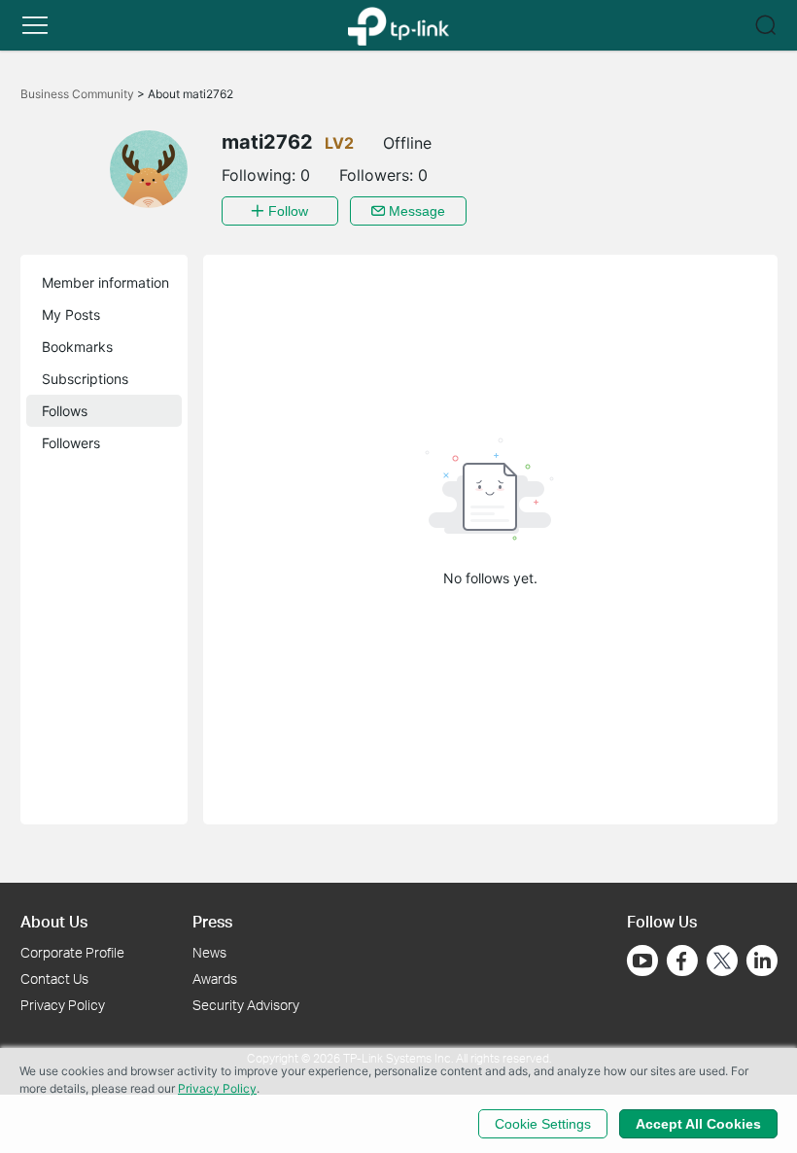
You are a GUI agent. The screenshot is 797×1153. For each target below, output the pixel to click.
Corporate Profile (72, 952)
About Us (53, 921)
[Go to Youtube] (642, 960)
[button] (35, 25)
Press (212, 921)
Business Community (78, 94)
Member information (105, 282)
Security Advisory (245, 1004)
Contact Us (54, 978)
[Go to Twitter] (722, 962)
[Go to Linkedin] (762, 960)
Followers (71, 443)
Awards (214, 978)
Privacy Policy (62, 1004)
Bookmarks (77, 346)
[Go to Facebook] (682, 960)
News (209, 952)
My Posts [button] (71, 314)
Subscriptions (85, 378)
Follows (64, 410)
